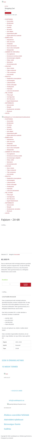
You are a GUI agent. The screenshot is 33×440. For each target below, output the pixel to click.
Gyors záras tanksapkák (13, 47)
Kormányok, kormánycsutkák (14, 56)
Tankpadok (10, 43)
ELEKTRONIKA (9, 19)
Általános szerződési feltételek (16, 415)
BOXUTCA (8, 76)
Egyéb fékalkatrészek (12, 101)
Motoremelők (10, 105)
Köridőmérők (10, 23)
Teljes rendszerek (11, 70)
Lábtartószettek (11, 82)
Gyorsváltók (10, 21)
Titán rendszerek (11, 72)
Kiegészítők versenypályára (14, 78)
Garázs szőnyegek (11, 84)
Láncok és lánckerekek (13, 90)
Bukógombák (10, 50)
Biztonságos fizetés (12, 424)
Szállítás (7, 429)
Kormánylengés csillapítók (13, 58)
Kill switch (9, 29)
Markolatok (10, 62)
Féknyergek (10, 95)
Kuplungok (9, 88)
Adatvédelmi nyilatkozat (13, 420)
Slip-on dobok (10, 68)
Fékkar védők (10, 60)
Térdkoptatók (10, 86)
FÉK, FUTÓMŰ (9, 92)
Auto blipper (10, 31)
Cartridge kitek (10, 97)
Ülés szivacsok (11, 41)
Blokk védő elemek (12, 45)
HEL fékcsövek (11, 99)
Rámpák (9, 107)
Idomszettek (17, 254)
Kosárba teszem (26, 284)
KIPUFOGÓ (8, 66)
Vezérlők (9, 27)
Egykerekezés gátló (12, 33)
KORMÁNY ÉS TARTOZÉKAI (12, 52)
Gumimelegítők (11, 80)
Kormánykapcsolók (12, 64)
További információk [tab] (10, 296)
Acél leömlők (10, 74)
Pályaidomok (10, 39)
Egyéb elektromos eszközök (14, 35)
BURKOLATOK (9, 37)
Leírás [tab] (3, 296)
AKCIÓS (7, 113)
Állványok (9, 111)
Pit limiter (9, 25)
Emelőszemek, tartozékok (13, 109)
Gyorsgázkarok (11, 54)
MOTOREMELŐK (9, 103)
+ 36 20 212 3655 (16, 391)
